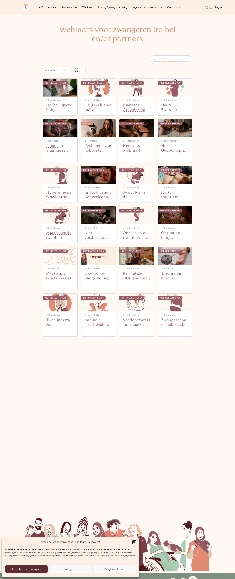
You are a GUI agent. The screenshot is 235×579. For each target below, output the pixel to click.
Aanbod (154, 7)
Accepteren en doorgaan (26, 569)
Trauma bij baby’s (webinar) (171, 276)
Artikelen (52, 7)
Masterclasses (69, 7)
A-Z (41, 7)
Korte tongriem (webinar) (170, 195)
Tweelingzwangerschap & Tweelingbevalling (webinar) (60, 322)
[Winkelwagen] (211, 7)
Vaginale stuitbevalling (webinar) (97, 322)
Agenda (137, 7)
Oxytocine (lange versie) (97, 276)
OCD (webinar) (137, 276)
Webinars (87, 7)
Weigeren (70, 569)
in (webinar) (56, 148)
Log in (218, 7)
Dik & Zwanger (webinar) (170, 107)
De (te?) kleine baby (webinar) (98, 107)
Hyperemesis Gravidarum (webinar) (58, 195)
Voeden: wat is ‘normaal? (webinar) (136, 322)
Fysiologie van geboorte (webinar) (98, 148)
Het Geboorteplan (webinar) (174, 148)
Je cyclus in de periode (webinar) (134, 195)
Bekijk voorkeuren (114, 569)
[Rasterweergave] (76, 70)
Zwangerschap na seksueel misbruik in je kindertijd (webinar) (175, 322)
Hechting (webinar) (131, 148)
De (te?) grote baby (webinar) (59, 107)
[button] (134, 542)
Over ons (172, 7)
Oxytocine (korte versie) (58, 276)
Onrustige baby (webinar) (170, 235)
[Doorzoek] (207, 7)
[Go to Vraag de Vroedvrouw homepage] (26, 7)
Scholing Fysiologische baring (112, 7)
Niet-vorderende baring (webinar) (96, 235)
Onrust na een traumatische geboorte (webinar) (136, 235)
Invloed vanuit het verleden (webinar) (98, 195)
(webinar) (134, 107)
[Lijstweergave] (82, 70)
